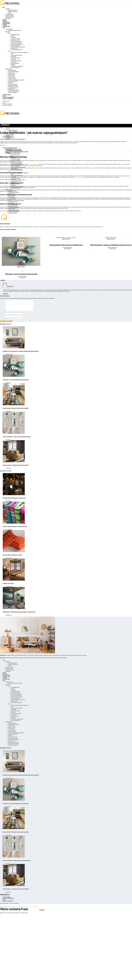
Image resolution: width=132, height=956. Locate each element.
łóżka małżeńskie (79, 177)
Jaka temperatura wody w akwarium (19, 52)
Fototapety (8, 18)
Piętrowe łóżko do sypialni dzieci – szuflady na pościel (15, 526)
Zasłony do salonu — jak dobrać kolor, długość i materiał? (16, 465)
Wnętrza (5, 21)
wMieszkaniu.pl (5, 125)
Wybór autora (9, 68)
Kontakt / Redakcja (8, 98)
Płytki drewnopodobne (16, 41)
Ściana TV (10, 82)
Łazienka (8, 8)
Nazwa (1, 313)
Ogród (4, 19)
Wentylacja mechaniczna (17, 44)
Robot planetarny (15, 63)
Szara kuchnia (11, 88)
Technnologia (6, 26)
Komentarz (2, 310)
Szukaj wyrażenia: (4, 906)
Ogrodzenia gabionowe (13, 90)
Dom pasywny (11, 75)
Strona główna (7, 94)
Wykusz (13, 35)
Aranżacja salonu (10, 15)
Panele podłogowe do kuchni (18, 46)
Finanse (5, 24)
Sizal (12, 53)
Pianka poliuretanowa (13, 86)
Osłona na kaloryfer (12, 81)
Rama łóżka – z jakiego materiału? (14, 150)
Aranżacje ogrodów (13, 85)
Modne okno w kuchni (13, 89)
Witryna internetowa (4, 318)
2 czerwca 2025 (112, 248)
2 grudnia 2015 (9, 529)
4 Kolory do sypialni (15, 38)
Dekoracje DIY (14, 48)
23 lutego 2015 (9, 558)
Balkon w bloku (11, 74)
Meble (4, 129)
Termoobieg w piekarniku (17, 66)
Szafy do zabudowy (15, 45)
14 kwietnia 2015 (9, 586)
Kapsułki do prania (15, 57)
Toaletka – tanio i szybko (8, 583)
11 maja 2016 (8, 501)
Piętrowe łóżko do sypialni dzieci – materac (12, 554)
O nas (4, 96)
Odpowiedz (5, 293)
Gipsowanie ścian (15, 34)
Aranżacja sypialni (10, 17)
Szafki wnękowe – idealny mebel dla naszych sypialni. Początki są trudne (19, 611)
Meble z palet (11, 73)
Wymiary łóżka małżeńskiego (10, 147)
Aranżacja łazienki (12, 10)
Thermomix (13, 62)
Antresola (13, 37)
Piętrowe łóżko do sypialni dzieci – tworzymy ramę (14, 498)
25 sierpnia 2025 (67, 248)
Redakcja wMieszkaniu (7, 137)
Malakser (13, 64)
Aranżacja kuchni (10, 14)
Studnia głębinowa (15, 67)
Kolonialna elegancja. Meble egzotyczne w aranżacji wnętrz (66, 245)
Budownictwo (6, 23)
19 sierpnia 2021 (6, 135)
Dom (4, 7)
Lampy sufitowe (12, 78)
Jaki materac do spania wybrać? (13, 149)
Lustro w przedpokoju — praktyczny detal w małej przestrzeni (16, 436)
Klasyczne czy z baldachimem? (13, 153)
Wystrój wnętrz (12, 77)
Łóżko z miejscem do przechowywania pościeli (17, 151)
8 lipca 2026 (22, 277)
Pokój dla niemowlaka (13, 71)
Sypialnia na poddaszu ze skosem (16, 79)
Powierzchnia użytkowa (16, 49)
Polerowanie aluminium (16, 55)
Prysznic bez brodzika (16, 42)
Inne (4, 27)
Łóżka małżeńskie (33, 164)
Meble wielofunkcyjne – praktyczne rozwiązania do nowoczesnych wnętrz (111, 245)
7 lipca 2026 (8, 411)
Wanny (9, 12)
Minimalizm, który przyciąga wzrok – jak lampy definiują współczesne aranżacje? (21, 351)
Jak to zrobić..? (9, 28)
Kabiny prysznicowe (13, 11)
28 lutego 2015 (9, 614)
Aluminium (13, 56)
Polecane (8, 31)
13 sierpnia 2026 (9, 354)
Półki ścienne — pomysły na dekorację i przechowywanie (21, 274)
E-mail (1, 316)
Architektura (6, 22)
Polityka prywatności (8, 97)
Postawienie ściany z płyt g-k (15, 30)
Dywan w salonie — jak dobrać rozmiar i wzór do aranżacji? (16, 408)
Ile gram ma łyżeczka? (16, 60)
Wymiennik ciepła (15, 39)
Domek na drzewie (12, 92)
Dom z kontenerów (12, 84)
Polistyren (13, 59)
